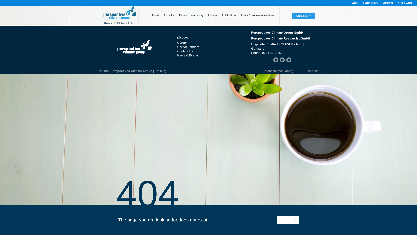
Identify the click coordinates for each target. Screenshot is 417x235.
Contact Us (388, 3)
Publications (229, 15)
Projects (212, 15)
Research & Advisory (191, 15)
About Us (169, 15)
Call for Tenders (370, 3)
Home (155, 15)
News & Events (405, 3)
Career (355, 3)
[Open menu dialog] (275, 59)
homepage (286, 220)
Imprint (313, 71)
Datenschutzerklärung (277, 71)
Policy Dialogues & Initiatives (257, 15)
